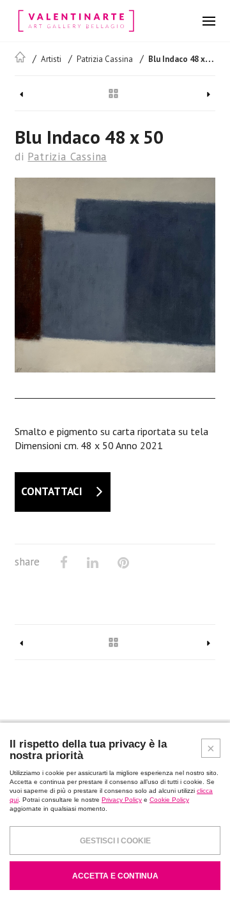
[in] (92, 562)
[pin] (123, 562)
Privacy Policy (122, 799)
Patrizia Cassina (105, 59)
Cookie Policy (169, 799)
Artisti (51, 59)
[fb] (64, 562)
